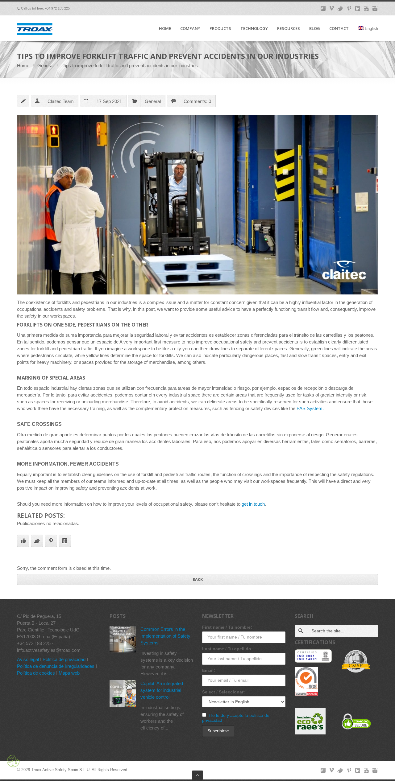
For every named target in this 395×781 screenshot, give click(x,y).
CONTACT (339, 28)
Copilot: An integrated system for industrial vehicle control (161, 690)
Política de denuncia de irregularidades (55, 666)
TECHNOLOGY (254, 28)
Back (198, 579)
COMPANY (190, 28)
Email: (208, 670)
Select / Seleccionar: (223, 691)
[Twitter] (340, 8)
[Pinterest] (349, 8)
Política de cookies (36, 673)
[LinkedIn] (358, 8)
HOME (165, 28)
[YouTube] (366, 8)
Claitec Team (61, 101)
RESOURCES (288, 28)
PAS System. (310, 408)
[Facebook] (323, 8)
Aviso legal (28, 659)
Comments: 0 (197, 101)
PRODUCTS (220, 28)
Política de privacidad (64, 659)
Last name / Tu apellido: (227, 648)
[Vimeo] (332, 8)
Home (23, 65)
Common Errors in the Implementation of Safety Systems (165, 636)
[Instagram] (375, 8)
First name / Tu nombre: (227, 627)
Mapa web (69, 673)
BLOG (314, 28)
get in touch (253, 504)
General (45, 65)
